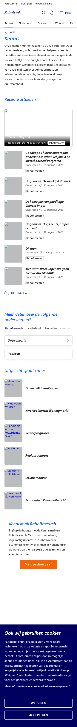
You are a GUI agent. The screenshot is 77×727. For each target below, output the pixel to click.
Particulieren (11, 3)
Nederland (25, 23)
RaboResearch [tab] (14, 328)
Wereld (59, 23)
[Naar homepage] (13, 13)
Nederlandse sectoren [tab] (58, 328)
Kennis (8, 23)
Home (12, 32)
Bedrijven (26, 3)
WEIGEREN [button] (38, 703)
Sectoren (43, 23)
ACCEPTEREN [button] (38, 715)
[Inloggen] (52, 12)
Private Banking (43, 3)
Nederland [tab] (34, 328)
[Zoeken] (43, 12)
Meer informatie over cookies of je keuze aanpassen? (37, 686)
